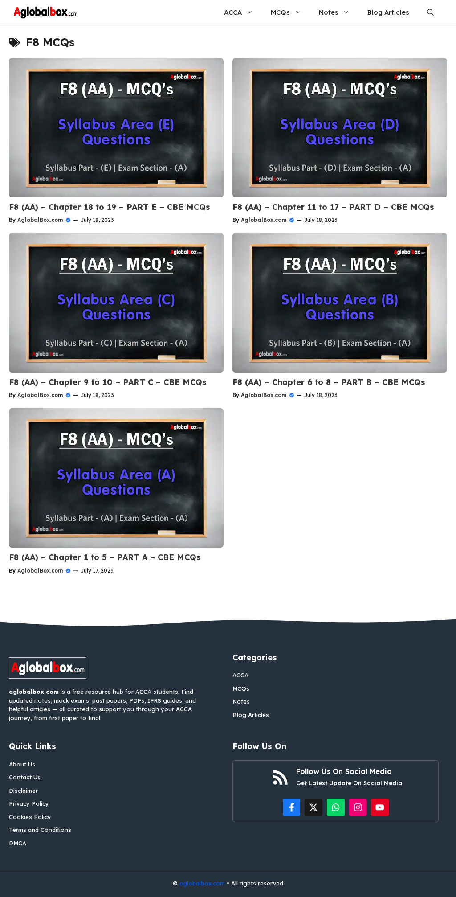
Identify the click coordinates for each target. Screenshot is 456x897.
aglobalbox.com (202, 883)
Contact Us (25, 777)
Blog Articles (388, 12)
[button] (430, 12)
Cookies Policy (30, 816)
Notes (328, 12)
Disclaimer (23, 790)
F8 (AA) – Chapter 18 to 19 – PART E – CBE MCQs (109, 207)
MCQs (280, 12)
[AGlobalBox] (45, 12)
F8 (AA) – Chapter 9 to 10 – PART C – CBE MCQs (108, 382)
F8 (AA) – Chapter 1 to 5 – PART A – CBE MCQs (105, 557)
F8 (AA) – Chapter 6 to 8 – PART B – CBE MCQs (328, 382)
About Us (22, 764)
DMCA (17, 843)
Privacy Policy (29, 803)
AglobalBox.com (40, 220)
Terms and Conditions (40, 829)
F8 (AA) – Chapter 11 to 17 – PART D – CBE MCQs (333, 207)
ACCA (233, 12)
